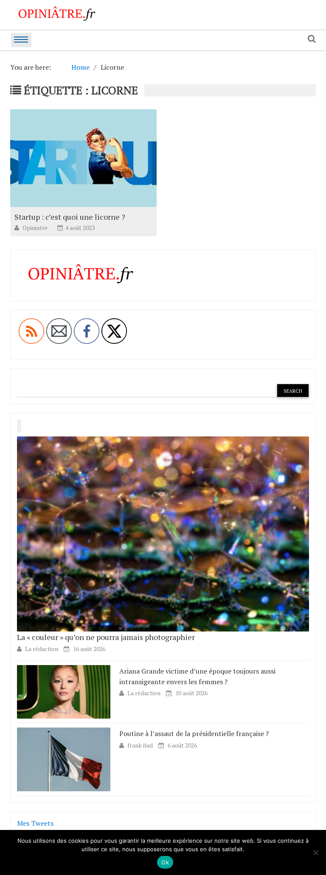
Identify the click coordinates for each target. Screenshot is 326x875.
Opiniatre (35, 228)
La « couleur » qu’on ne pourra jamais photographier (106, 637)
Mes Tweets (35, 823)
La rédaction (41, 649)
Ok (165, 862)
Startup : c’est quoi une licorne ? (69, 217)
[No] (315, 852)
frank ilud (140, 745)
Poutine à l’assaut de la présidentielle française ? (194, 733)
